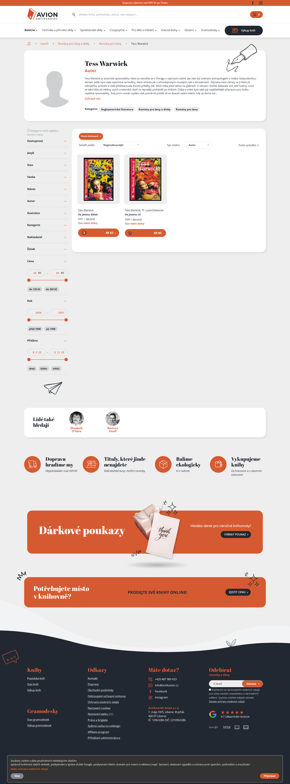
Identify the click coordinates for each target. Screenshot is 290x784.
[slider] (29, 280)
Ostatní (189, 30)
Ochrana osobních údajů (103, 702)
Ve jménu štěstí (88, 214)
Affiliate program (98, 732)
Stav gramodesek (38, 719)
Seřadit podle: (87, 145)
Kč (39, 273)
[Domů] (29, 44)
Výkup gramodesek (39, 725)
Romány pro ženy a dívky (73, 44)
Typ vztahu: (173, 145)
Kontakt (93, 678)
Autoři (44, 44)
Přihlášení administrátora (104, 738)
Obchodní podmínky (100, 690)
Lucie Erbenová (154, 210)
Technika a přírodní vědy (57, 30)
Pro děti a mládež (143, 30)
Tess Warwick (86, 210)
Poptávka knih (36, 678)
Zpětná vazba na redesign (104, 726)
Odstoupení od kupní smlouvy (107, 696)
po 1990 (50, 328)
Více (17, 776)
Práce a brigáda (98, 720)
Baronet (90, 218)
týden (43, 368)
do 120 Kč (34, 289)
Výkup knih (34, 690)
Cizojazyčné (117, 30)
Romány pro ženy (110, 44)
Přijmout (270, 776)
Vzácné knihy (169, 30)
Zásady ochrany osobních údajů (227, 701)
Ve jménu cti (133, 214)
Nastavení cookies (99, 708)
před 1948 (35, 328)
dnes (32, 368)
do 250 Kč (51, 289)
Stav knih (33, 684)
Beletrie (30, 30)
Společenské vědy (91, 30)
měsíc (56, 368)
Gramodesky (209, 30)
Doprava (93, 684)
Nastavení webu (100, 714)
